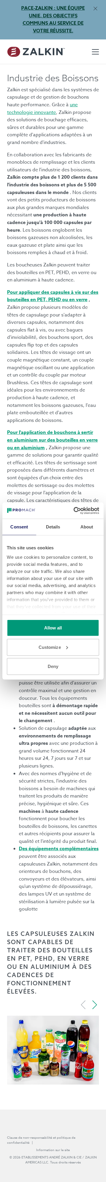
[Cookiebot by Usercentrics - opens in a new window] (74, 510)
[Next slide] (94, 1004)
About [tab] (86, 526)
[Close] (95, 8)
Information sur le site (53, 1150)
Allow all (53, 627)
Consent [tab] (19, 526)
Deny (53, 666)
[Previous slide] (83, 1004)
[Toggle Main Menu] (95, 51)
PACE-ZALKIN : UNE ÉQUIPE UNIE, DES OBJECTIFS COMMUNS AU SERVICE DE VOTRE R (53, 19)
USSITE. (63, 30)
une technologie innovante (42, 108)
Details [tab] (53, 526)
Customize (50, 646)
